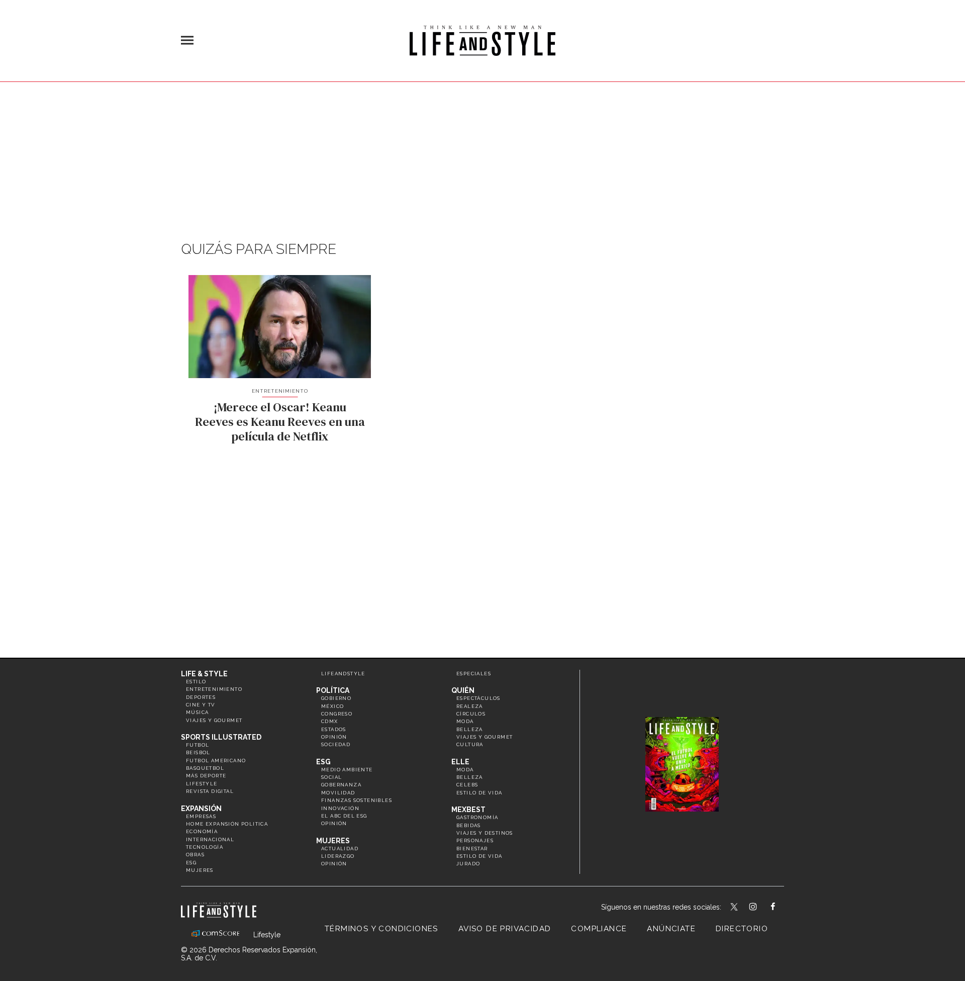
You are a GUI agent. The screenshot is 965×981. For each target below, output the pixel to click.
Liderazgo (338, 856)
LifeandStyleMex (734, 907)
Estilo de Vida (479, 856)
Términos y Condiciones (381, 928)
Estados (333, 729)
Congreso (336, 714)
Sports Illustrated (221, 737)
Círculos (471, 714)
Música (197, 712)
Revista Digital (210, 791)
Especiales (473, 673)
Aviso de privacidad (504, 928)
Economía (202, 831)
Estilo (196, 681)
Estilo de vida (479, 792)
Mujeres (200, 870)
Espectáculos (478, 698)
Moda (465, 721)
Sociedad (335, 744)
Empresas (201, 816)
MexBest (468, 810)
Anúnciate (671, 928)
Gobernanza (341, 784)
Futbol (197, 745)
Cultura (470, 744)
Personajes (475, 840)
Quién (462, 690)
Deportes (201, 697)
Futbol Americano (216, 760)
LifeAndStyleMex (782, 907)
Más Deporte (206, 775)
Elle (460, 762)
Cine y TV (201, 704)
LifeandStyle (343, 673)
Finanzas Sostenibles (356, 800)
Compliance (599, 928)
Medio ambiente (347, 769)
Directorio (742, 928)
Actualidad (339, 848)
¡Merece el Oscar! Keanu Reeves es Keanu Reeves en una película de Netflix (280, 421)
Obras (195, 854)
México (332, 706)
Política (332, 690)
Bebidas (468, 825)
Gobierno (336, 698)
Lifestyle (202, 783)
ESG (191, 862)
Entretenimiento (280, 391)
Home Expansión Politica (227, 824)
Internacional (210, 839)
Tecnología (204, 847)
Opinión (334, 737)
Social (331, 777)
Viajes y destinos (484, 833)
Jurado (468, 863)
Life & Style (204, 674)
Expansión (201, 809)
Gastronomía (477, 817)
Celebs (467, 784)
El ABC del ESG (344, 816)
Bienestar (472, 848)
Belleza (469, 729)
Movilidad (338, 792)
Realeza (469, 706)
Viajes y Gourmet (214, 720)
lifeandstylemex (761, 907)
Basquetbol (205, 768)
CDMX (329, 721)
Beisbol (198, 752)
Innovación (340, 808)
